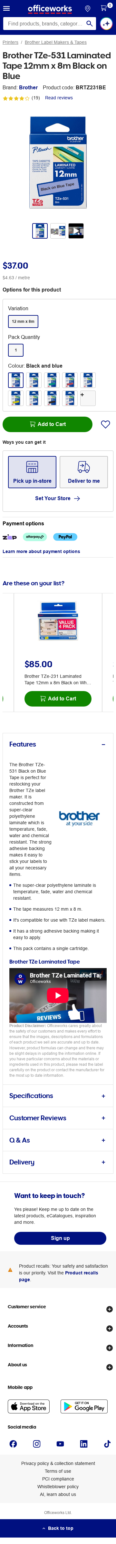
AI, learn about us (58, 1494)
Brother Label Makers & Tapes (56, 42)
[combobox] (49, 23)
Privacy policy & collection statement (58, 1463)
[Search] (89, 23)
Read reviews (59, 97)
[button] (6, 9)
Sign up (60, 1238)
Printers (10, 42)
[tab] (58, 744)
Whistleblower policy (58, 1486)
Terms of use (58, 1471)
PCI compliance (58, 1479)
